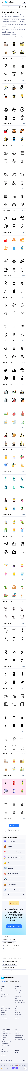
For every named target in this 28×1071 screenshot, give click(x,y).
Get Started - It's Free (14, 926)
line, (8, 16)
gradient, (4, 18)
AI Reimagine (4, 1018)
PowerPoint (17, 1012)
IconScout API (4, 1020)
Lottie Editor (4, 1014)
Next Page (13, 825)
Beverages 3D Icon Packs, (19, 31)
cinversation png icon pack (10, 964)
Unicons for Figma (19, 1016)
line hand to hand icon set (10, 952)
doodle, (10, 18)
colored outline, (13, 16)
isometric (18, 18)
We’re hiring (3, 996)
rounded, (14, 18)
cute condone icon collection (10, 948)
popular (7, 29)
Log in (24, 2)
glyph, (24, 16)
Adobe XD (17, 1018)
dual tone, (20, 16)
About (2, 990)
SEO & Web (10, 868)
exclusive (4, 29)
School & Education (13, 873)
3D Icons (16, 988)
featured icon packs (19, 29)
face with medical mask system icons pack (13, 945)
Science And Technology (14, 889)
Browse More (7, 894)
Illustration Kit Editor (5, 1008)
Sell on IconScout (5, 994)
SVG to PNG (3, 1016)
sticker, (7, 18)
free (11, 14)
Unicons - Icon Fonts (19, 1000)
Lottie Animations (18, 990)
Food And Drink (12, 884)
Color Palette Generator (6, 1026)
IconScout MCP (4, 1022)
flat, (17, 16)
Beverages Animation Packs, (8, 32)
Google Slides (18, 1014)
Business (10, 846)
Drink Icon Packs (17, 36)
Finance (10, 862)
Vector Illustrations (19, 992)
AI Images (17, 994)
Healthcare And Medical (14, 879)
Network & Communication (15, 857)
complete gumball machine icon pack (12, 958)
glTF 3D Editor (4, 1010)
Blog (2, 988)
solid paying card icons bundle (11, 961)
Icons (16, 998)
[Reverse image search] (19, 7)
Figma (16, 1008)
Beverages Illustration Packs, (8, 34)
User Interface (11, 841)
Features (3, 992)
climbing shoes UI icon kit (9, 942)
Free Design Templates (20, 1002)
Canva (16, 1010)
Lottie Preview (4, 1024)
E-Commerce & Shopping (14, 852)
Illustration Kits (18, 996)
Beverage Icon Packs (7, 36)
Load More (14, 970)
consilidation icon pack (9, 967)
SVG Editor (3, 1012)
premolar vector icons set (9, 939)
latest (11, 29)
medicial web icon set (9, 955)
